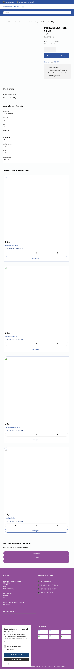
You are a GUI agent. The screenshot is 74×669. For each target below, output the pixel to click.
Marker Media (61, 666)
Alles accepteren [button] (16, 655)
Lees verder (15, 642)
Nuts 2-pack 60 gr (10, 518)
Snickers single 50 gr (11, 336)
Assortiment (36, 553)
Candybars (37, 22)
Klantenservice (36, 561)
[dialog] (16, 646)
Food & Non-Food (10, 22)
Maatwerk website (34, 666)
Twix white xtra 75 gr (11, 246)
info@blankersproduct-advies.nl (14, 603)
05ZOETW (56, 62)
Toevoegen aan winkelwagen (56, 56)
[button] (16, 664)
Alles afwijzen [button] (16, 659)
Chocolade (31, 22)
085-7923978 (7, 605)
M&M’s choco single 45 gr (12, 427)
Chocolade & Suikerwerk (21, 22)
